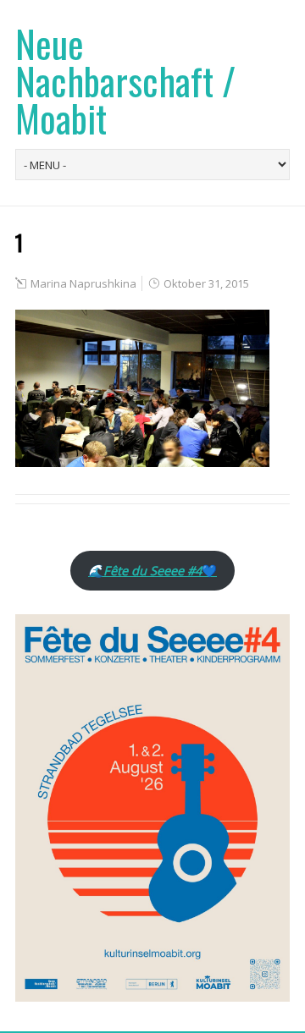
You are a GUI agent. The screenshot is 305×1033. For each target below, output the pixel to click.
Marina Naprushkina (83, 283)
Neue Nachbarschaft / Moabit (125, 81)
